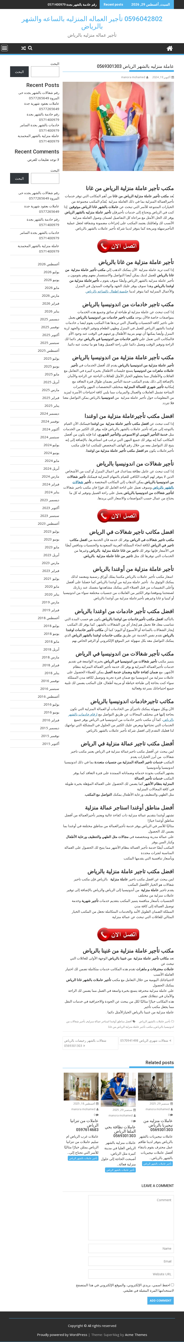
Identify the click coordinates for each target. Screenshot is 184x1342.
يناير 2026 (51, 311)
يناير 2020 (51, 594)
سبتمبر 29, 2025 (160, 1103)
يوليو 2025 (51, 358)
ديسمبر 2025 (49, 319)
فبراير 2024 (50, 484)
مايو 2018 (52, 641)
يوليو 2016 (51, 704)
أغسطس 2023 (48, 523)
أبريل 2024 (51, 468)
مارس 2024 (50, 476)
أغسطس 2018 (48, 618)
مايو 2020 (52, 586)
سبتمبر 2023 (49, 515)
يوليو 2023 (51, 531)
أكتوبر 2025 (50, 334)
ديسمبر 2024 (49, 413)
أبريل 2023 (51, 555)
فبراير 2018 (50, 665)
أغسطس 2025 (48, 350)
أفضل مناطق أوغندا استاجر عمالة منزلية (109, 1021)
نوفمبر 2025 (50, 327)
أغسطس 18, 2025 (84, 1103)
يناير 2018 (51, 673)
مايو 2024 (52, 460)
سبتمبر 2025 (49, 342)
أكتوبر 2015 (50, 743)
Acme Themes (136, 1334)
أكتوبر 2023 (50, 507)
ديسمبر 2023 (49, 500)
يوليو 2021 (51, 578)
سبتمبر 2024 (49, 437)
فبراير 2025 (50, 397)
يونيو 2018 (51, 633)
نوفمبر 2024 (50, 421)
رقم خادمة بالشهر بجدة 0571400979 (72, 4)
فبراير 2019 (50, 610)
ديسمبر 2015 (49, 728)
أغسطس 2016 (48, 696)
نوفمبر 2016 (50, 680)
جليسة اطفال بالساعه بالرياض (107, 291)
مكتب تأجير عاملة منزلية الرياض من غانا (130, 1027)
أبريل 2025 (51, 382)
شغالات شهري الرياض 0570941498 (144, 1040)
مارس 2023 (50, 562)
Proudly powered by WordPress (62, 1334)
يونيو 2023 (51, 539)
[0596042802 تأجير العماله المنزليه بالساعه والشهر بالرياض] (169, 47)
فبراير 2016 (50, 720)
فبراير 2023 (50, 570)
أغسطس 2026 (48, 264)
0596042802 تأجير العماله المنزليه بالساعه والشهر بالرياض (92, 22)
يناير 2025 (51, 405)
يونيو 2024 (51, 452)
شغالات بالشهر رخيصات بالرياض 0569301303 (85, 1042)
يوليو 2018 (51, 625)
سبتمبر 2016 (49, 688)
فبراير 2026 (50, 303)
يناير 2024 (51, 492)
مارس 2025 (50, 390)
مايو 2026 (52, 287)
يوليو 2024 (51, 445)
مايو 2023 (52, 547)
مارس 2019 (50, 602)
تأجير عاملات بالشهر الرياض (154, 1021)
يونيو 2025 (51, 366)
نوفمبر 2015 (50, 735)
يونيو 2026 (51, 279)
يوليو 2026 (51, 272)
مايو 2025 (52, 374)
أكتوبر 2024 (50, 429)
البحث (54, 63)
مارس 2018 (50, 657)
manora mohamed (133, 77)
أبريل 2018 (51, 649)
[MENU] (4, 48)
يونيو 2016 (51, 712)
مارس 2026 (50, 295)
